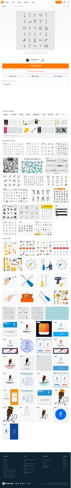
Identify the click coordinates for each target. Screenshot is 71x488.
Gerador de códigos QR (8, 477)
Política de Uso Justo (62, 484)
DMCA (24, 461)
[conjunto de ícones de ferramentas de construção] (9, 212)
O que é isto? (13, 81)
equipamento (36, 114)
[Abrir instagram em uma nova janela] (18, 483)
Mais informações (7, 84)
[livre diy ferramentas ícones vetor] (32, 165)
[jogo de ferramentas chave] (61, 212)
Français (64, 467)
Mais (33, 2)
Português (64, 463)
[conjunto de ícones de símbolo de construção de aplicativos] (47, 212)
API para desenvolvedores (9, 469)
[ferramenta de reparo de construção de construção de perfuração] (61, 414)
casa (57, 114)
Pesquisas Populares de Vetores (28, 466)
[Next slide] (65, 114)
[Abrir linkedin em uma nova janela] (20, 483)
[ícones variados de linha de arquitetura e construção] (33, 181)
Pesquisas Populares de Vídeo (28, 472)
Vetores (6, 2)
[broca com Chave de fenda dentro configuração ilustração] (31, 264)
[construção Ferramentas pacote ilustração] (27, 248)
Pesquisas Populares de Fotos (28, 469)
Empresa (5, 465)
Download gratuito (35, 66)
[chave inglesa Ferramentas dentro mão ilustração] (10, 297)
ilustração (50, 114)
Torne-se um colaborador (45, 466)
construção (13, 114)
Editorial (26, 2)
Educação (5, 467)
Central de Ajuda (46, 459)
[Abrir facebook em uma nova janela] (16, 483)
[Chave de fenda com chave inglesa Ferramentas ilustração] (27, 280)
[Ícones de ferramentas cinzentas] (29, 212)
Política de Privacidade (52, 484)
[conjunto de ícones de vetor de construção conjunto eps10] (43, 228)
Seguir (42, 60)
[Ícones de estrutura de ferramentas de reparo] (57, 165)
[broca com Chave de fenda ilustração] (61, 280)
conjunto (5, 114)
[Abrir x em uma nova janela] (27, 483)
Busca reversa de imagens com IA (9, 472)
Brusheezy (5, 459)
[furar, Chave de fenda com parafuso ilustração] (46, 264)
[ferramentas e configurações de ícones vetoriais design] (12, 181)
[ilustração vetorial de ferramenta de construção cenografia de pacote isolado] (57, 181)
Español (64, 461)
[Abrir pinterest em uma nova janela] (22, 483)
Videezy (5, 463)
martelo (28, 114)
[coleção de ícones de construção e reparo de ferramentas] (13, 149)
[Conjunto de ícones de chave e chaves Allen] (41, 195)
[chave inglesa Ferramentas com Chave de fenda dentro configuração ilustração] (62, 264)
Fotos (13, 2)
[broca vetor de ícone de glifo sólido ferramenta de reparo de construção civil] (27, 363)
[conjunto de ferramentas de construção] (61, 297)
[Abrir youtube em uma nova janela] (29, 483)
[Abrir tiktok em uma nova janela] (25, 483)
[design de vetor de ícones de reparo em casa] (25, 228)
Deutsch (64, 465)
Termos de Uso (43, 484)
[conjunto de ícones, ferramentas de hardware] (10, 165)
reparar (21, 114)
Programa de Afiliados (28, 463)
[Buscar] (63, 6)
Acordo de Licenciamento (29, 459)
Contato (44, 461)
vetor (43, 114)
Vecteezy (5, 461)
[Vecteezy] (2, 2)
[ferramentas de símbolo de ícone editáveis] (47, 149)
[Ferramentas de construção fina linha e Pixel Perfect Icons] (61, 195)
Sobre (43, 463)
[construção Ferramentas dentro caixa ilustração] (27, 297)
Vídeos (19, 2)
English (64, 459)
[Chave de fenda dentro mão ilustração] (10, 280)
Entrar (63, 2)
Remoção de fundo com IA (9, 475)
